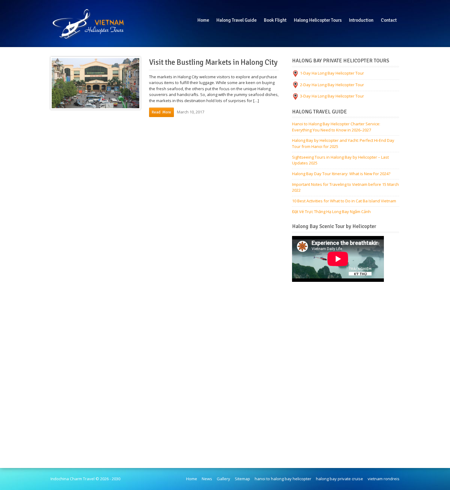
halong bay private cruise (339, 478)
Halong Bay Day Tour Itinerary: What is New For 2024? (341, 173)
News (207, 478)
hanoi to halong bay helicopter (283, 478)
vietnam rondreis (383, 478)
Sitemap (242, 478)
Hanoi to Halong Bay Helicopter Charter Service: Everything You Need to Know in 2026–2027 (336, 127)
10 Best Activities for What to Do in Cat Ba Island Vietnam (344, 201)
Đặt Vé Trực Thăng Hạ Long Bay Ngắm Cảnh (331, 211)
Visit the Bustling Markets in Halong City (213, 62)
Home (191, 478)
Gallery (223, 478)
